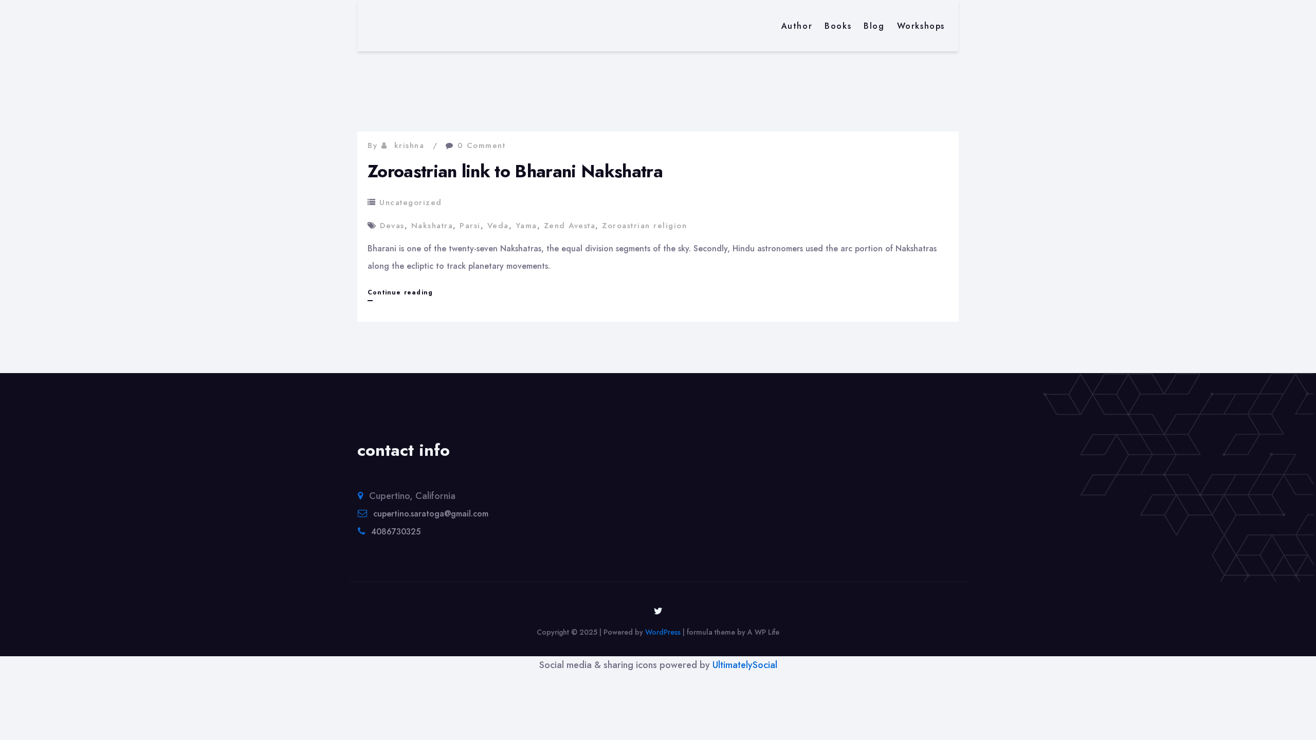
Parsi (470, 225)
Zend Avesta (570, 225)
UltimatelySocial (744, 665)
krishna (409, 145)
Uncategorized (410, 202)
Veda (498, 225)
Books (838, 26)
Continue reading (400, 294)
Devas (392, 225)
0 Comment (482, 145)
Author (797, 26)
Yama (526, 225)
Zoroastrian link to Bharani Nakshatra (515, 171)
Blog (874, 26)
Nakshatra (432, 225)
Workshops (921, 26)
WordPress (663, 632)
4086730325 (396, 532)
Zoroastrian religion (644, 225)
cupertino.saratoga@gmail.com (430, 514)
